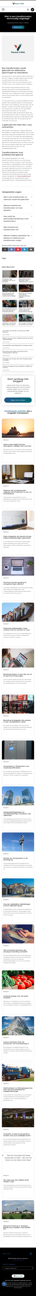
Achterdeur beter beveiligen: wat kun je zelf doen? (8, 280)
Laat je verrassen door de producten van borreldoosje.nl (16, 1043)
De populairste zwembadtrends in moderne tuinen (17, 345)
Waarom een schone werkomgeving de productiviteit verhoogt (25, 310)
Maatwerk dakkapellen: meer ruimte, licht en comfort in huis (16, 629)
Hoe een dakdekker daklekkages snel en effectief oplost (16, 905)
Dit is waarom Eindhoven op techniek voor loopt (26, 323)
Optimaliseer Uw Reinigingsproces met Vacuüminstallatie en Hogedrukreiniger (17, 1089)
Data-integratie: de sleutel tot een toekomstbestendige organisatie (17, 537)
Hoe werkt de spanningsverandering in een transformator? (18, 218)
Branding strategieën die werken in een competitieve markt (17, 721)
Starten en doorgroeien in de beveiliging (15, 859)
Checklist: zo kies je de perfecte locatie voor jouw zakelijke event (17, 1135)
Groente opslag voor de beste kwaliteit (15, 997)
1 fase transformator (24, 176)
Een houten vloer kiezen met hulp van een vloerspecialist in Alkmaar (15, 352)
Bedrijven (18, 27)
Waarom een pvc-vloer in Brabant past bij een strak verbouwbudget (18, 338)
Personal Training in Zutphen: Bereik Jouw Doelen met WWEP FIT (16, 1227)
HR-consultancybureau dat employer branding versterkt (15, 951)
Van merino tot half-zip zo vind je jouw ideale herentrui (16, 331)
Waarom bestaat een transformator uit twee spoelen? (18, 207)
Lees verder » (6, 334)
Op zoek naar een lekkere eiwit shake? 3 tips (16, 1181)
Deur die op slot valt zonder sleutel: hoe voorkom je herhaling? (9, 294)
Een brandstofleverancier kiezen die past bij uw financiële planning (9, 310)
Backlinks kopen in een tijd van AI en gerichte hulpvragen (17, 675)
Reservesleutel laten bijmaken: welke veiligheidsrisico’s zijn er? (26, 280)
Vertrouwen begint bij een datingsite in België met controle (17, 366)
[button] (28, 9)
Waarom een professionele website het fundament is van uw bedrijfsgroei (17, 492)
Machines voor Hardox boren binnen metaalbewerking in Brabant (25, 295)
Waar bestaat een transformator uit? (18, 228)
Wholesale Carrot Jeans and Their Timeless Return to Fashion (17, 359)
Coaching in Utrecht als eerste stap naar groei (9, 323)
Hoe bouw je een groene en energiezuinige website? (14, 583)
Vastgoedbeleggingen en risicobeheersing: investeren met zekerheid (17, 813)
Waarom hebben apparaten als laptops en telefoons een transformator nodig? (18, 238)
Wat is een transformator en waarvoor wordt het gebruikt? (18, 198)
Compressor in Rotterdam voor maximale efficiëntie (16, 767)
